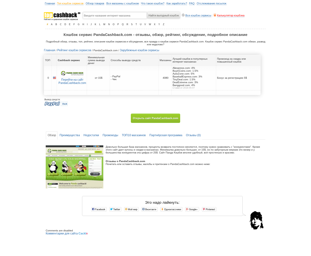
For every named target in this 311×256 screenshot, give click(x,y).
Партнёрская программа (165, 135)
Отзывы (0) (193, 135)
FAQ (192, 3)
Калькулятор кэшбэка (230, 15)
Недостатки (91, 135)
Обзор (52, 135)
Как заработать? (176, 3)
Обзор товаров (95, 3)
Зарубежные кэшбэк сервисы (139, 50)
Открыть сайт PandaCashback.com (155, 118)
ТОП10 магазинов (134, 135)
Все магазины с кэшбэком (122, 3)
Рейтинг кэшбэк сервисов (74, 50)
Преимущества (70, 135)
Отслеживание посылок (211, 3)
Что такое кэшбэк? (152, 3)
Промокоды (110, 135)
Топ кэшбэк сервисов (70, 3)
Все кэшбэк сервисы (198, 15)
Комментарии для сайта (67, 233)
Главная (50, 3)
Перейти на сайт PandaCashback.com (72, 81)
